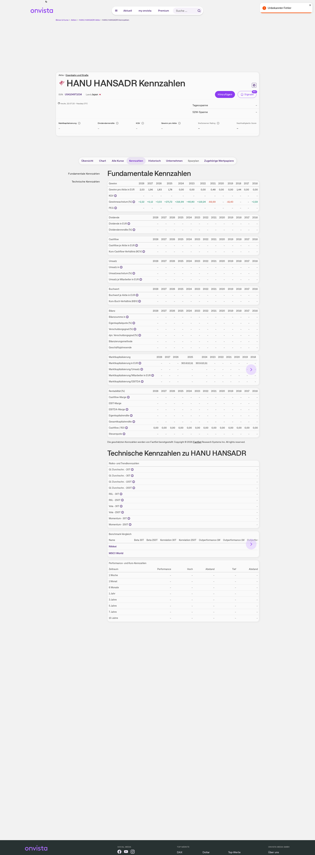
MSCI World (116, 553)
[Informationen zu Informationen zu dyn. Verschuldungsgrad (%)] (139, 335)
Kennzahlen (136, 161)
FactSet (197, 441)
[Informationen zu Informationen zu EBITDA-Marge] (127, 409)
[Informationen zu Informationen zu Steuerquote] (124, 434)
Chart (102, 161)
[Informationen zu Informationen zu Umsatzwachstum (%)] (133, 273)
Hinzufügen (225, 94)
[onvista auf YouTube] (126, 852)
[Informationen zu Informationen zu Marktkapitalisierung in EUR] (140, 363)
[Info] (79, 123)
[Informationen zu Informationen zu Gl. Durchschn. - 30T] (132, 475)
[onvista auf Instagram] (133, 852)
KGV (138, 123)
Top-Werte (234, 852)
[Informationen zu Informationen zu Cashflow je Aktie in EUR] (136, 245)
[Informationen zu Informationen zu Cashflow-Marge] (128, 397)
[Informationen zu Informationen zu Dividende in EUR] (128, 223)
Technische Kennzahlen (86, 181)
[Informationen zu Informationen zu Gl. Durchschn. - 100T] (133, 481)
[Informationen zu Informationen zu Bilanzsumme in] (127, 317)
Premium (163, 10)
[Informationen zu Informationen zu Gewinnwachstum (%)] (133, 201)
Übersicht (87, 161)
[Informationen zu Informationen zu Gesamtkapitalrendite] (133, 421)
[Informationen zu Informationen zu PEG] (115, 208)
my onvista (145, 10)
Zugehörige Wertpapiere (219, 161)
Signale (249, 94)
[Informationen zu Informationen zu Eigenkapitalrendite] (131, 415)
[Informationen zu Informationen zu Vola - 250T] (122, 512)
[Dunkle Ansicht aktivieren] (46, 1)
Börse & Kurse (62, 20)
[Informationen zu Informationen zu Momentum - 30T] (128, 518)
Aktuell (128, 10)
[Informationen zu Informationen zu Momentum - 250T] (130, 524)
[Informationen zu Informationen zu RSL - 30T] (121, 494)
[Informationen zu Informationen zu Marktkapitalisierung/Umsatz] (141, 369)
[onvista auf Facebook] (119, 852)
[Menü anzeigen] (116, 10)
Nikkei (113, 546)
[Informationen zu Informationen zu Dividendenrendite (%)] (134, 229)
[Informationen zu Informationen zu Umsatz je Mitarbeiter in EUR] (140, 279)
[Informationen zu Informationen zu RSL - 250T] (122, 500)
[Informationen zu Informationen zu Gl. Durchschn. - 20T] (132, 469)
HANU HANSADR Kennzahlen (115, 20)
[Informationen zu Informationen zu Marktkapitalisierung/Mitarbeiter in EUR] (152, 375)
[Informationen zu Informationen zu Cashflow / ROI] (126, 427)
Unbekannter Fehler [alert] (279, 8)
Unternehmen (174, 161)
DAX (179, 852)
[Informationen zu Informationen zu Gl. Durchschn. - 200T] (133, 488)
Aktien (74, 20)
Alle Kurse (118, 161)
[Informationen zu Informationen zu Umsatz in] (121, 267)
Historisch (154, 161)
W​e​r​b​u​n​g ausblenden (186, 44)
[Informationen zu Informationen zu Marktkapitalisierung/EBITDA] (142, 381)
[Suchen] (199, 11)
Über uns (273, 852)
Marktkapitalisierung (68, 123)
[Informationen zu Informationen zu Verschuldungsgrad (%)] (135, 329)
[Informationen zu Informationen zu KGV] (115, 195)
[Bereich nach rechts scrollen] (251, 369)
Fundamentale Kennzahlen (84, 173)
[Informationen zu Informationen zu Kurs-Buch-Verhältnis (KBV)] (139, 301)
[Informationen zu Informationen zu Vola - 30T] (121, 506)
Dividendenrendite (106, 123)
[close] (310, 5)
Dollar (206, 852)
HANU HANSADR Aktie (89, 20)
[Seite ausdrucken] (254, 85)
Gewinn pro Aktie (169, 123)
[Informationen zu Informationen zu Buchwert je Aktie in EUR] (137, 295)
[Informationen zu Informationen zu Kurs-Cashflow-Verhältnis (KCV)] (143, 251)
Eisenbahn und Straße (77, 75)
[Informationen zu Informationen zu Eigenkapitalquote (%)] (133, 323)
